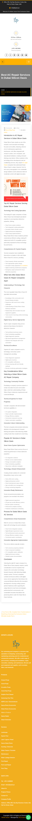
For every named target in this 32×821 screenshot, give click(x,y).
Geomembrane (13, 701)
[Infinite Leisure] (16, 20)
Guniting (3, 746)
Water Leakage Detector (8, 757)
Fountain (12, 750)
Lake (2, 739)
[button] (28, 817)
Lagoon (7, 739)
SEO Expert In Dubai (24, 817)
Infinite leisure (5, 817)
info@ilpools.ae (15, 8)
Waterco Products (6, 712)
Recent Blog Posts (10, 130)
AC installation (24, 265)
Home (3, 90)
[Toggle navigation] (29, 61)
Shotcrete (10, 746)
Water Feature (5, 750)
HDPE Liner (4, 701)
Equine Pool (4, 736)
